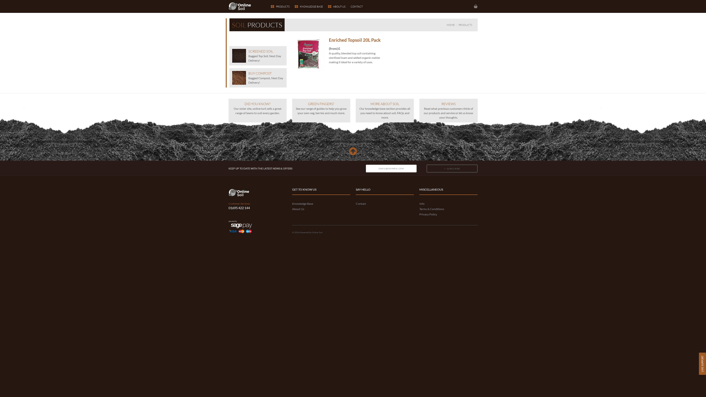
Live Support (702, 363)
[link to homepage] (242, 6)
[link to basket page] (476, 6)
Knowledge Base (311, 6)
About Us (339, 6)
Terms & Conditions (431, 209)
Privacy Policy (428, 214)
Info (422, 203)
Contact (357, 6)
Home (451, 24)
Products (283, 6)
